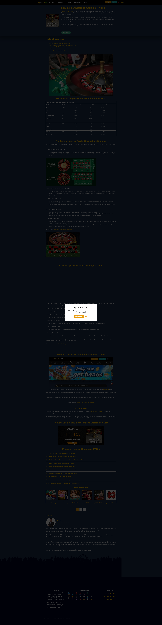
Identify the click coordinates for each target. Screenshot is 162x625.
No (86, 316)
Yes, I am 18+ (78, 316)
